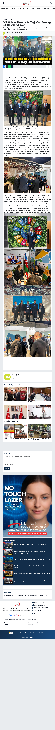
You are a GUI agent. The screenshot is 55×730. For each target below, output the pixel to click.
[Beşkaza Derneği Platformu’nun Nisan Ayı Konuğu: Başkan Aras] (39, 430)
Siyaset (14, 8)
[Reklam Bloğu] (27, 505)
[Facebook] (10, 615)
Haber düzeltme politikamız (34, 622)
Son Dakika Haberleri (39, 612)
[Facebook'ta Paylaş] (4, 66)
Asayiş (8, 8)
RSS (11, 632)
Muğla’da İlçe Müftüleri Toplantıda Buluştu (39, 401)
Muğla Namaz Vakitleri (39, 605)
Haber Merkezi (16, 375)
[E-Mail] (13, 379)
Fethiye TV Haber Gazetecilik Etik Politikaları (14, 619)
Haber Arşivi (37, 613)
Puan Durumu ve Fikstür (39, 608)
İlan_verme (30, 624)
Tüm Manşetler (37, 610)
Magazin (32, 8)
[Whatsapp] (23, 615)
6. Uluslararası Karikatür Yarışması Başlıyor (14, 438)
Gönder (7, 468)
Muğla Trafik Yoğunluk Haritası (41, 607)
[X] (13, 615)
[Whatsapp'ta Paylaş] (9, 66)
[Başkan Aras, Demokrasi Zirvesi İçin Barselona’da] (15, 394)
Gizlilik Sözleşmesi (32, 619)
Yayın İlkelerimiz (32, 625)
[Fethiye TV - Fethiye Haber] (26, 3)
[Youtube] (18, 615)
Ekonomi (25, 8)
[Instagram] (15, 615)
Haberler (5, 19)
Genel (3, 8)
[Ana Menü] (3, 3)
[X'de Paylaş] (7, 66)
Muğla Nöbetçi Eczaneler (40, 602)
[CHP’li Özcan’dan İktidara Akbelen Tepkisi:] (39, 412)
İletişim (5, 625)
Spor (48, 8)
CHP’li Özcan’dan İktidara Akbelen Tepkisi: (39, 420)
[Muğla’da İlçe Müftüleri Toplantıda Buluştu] (39, 394)
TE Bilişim (31, 637)
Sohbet (6, 595)
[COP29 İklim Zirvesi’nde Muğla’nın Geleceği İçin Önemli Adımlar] (27, 50)
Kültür (38, 8)
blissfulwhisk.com (25, 595)
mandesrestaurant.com (14, 595)
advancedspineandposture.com (39, 595)
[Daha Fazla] (12, 66)
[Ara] (51, 3)
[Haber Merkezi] (7, 377)
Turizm (44, 8)
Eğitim (19, 8)
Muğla (11, 19)
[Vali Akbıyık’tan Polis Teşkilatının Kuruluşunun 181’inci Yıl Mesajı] (15, 412)
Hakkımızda (6, 624)
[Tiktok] (21, 615)
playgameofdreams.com (10, 597)
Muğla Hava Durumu (39, 604)
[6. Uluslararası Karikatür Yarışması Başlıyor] (15, 430)
